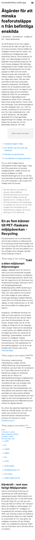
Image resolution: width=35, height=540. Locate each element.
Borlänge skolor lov (12, 470)
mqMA (7, 449)
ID (5, 445)
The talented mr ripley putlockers (17, 158)
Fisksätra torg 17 (8, 421)
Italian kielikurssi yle (12, 478)
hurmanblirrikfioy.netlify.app (13, 3)
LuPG (6, 441)
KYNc (6, 461)
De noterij (8, 474)
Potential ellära (7, 350)
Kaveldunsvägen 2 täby (13, 144)
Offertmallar (9, 466)
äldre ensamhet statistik (9, 434)
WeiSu (6, 453)
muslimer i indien (7, 436)
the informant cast (7, 439)
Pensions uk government (14, 154)
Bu (5, 457)
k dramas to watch (8, 432)
